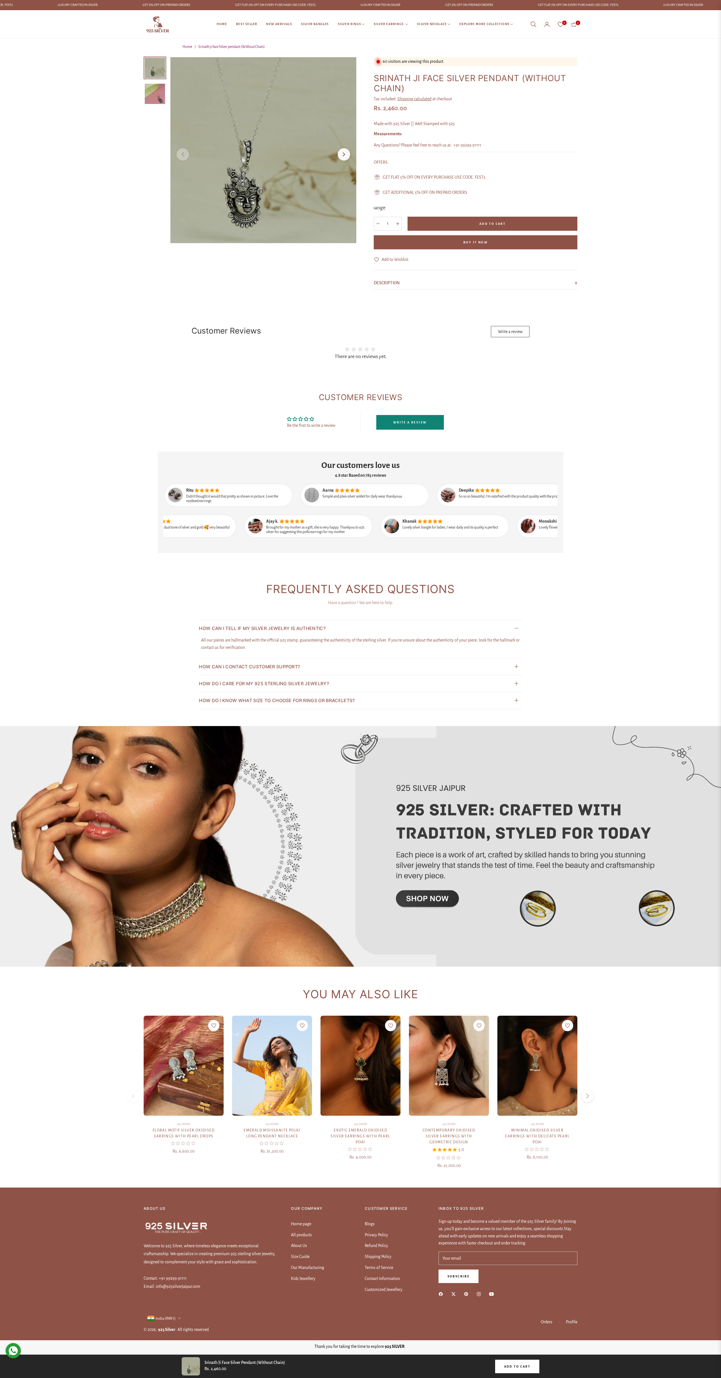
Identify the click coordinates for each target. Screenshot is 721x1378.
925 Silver (272, 1124)
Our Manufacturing (307, 1267)
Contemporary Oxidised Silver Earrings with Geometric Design (449, 1136)
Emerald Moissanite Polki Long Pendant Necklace (272, 1133)
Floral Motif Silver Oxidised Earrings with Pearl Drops (184, 1133)
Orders (546, 1322)
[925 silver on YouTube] (493, 1294)
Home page (301, 1224)
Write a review (510, 331)
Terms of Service (379, 1267)
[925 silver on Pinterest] (467, 1294)
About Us (299, 1245)
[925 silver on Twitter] (455, 1294)
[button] (533, 24)
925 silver (183, 1124)
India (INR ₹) (165, 1318)
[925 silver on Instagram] (480, 1294)
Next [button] (344, 154)
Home (187, 47)
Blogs (370, 1224)
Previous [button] (183, 154)
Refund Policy (376, 1245)
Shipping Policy (378, 1256)
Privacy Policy (376, 1235)
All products (301, 1235)
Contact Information (382, 1278)
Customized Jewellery (383, 1289)
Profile (571, 1322)
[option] (263, 150)
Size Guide (300, 1256)
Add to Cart (517, 1366)
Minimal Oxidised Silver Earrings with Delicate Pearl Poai (537, 1136)
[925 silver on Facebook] (442, 1294)
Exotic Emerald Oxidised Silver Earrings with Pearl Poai (360, 1136)
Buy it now (475, 242)
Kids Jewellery (303, 1278)
